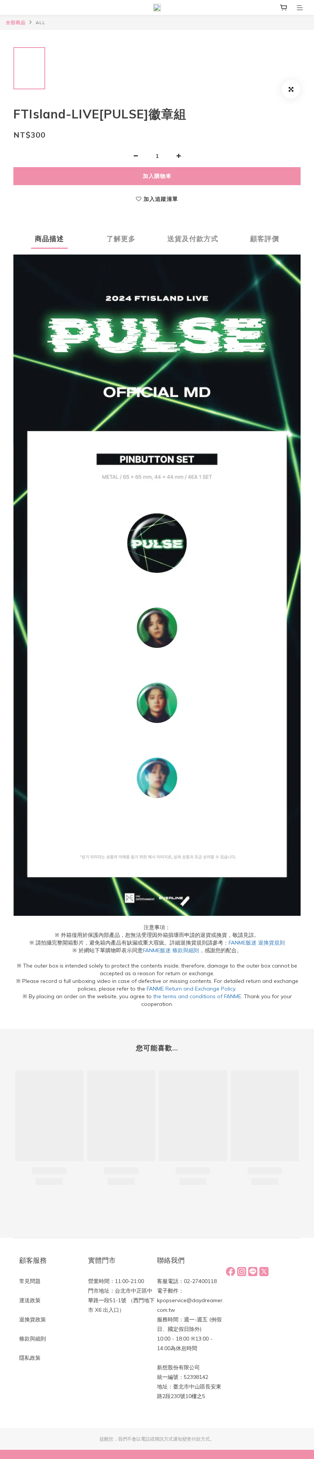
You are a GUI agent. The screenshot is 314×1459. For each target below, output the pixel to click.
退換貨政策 (32, 1319)
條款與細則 (32, 1338)
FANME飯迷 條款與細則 (171, 950)
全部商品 (16, 22)
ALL (41, 22)
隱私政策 (30, 1357)
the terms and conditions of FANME (197, 996)
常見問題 (30, 1281)
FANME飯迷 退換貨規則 (257, 942)
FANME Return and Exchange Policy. (191, 988)
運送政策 (30, 1300)
